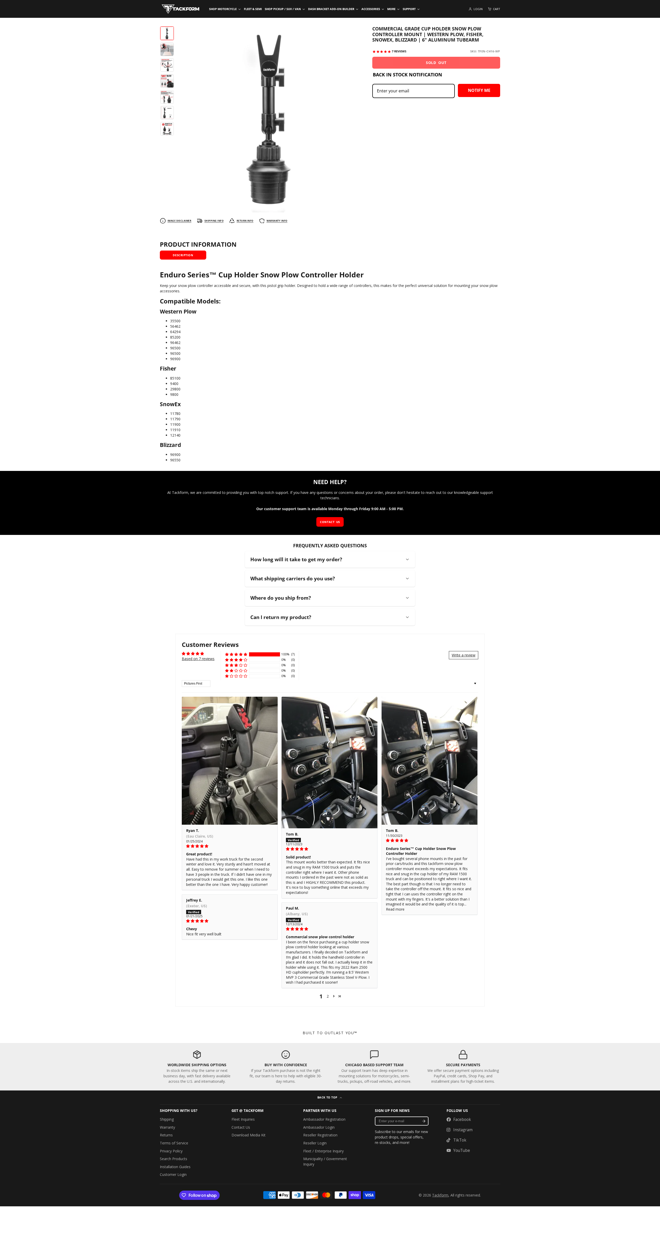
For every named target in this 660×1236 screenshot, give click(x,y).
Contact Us (241, 1127)
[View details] (197, 1067)
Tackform (440, 1195)
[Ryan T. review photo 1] (230, 761)
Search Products (173, 1158)
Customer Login (173, 1174)
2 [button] (328, 996)
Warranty (167, 1127)
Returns (166, 1135)
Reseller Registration (320, 1135)
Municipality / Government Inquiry (325, 1161)
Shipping (167, 1119)
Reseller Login (315, 1143)
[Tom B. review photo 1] (329, 762)
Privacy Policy (171, 1151)
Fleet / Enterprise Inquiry (323, 1151)
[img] (229, 846)
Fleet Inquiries (243, 1119)
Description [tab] (183, 255)
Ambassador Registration (324, 1119)
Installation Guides (175, 1166)
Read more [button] (395, 909)
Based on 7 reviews (198, 658)
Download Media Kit (249, 1135)
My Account (475, 9)
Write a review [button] (463, 655)
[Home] (180, 9)
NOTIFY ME (479, 90)
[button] (236, 654)
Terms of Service (174, 1143)
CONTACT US (330, 522)
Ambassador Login (319, 1127)
